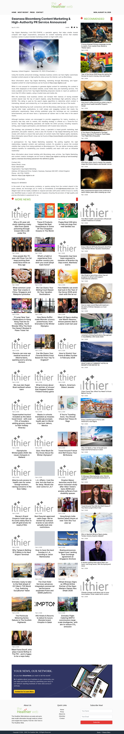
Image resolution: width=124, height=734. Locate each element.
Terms (98, 732)
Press (62, 712)
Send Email (20, 167)
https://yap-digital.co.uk (26, 175)
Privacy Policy (106, 732)
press (32, 12)
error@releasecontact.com (65, 188)
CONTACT (39, 12)
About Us (62, 714)
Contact (62, 718)
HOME (14, 12)
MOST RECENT (23, 12)
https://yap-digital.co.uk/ (57, 83)
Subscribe (96, 722)
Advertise (62, 716)
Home (62, 709)
